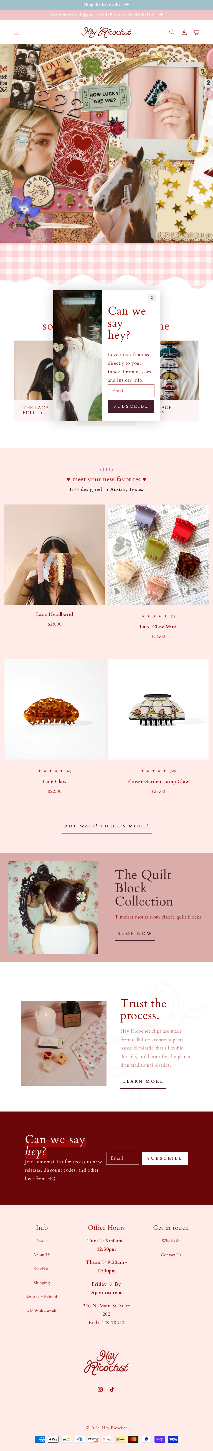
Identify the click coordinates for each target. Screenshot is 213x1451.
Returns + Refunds (42, 1296)
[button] (172, 32)
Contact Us (171, 1254)
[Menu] (17, 32)
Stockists (42, 1269)
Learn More (143, 1081)
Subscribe (164, 1158)
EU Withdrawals (42, 1310)
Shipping (42, 1282)
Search (42, 1241)
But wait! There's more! (106, 826)
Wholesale (171, 1241)
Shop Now (135, 933)
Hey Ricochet (114, 1428)
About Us (42, 1254)
